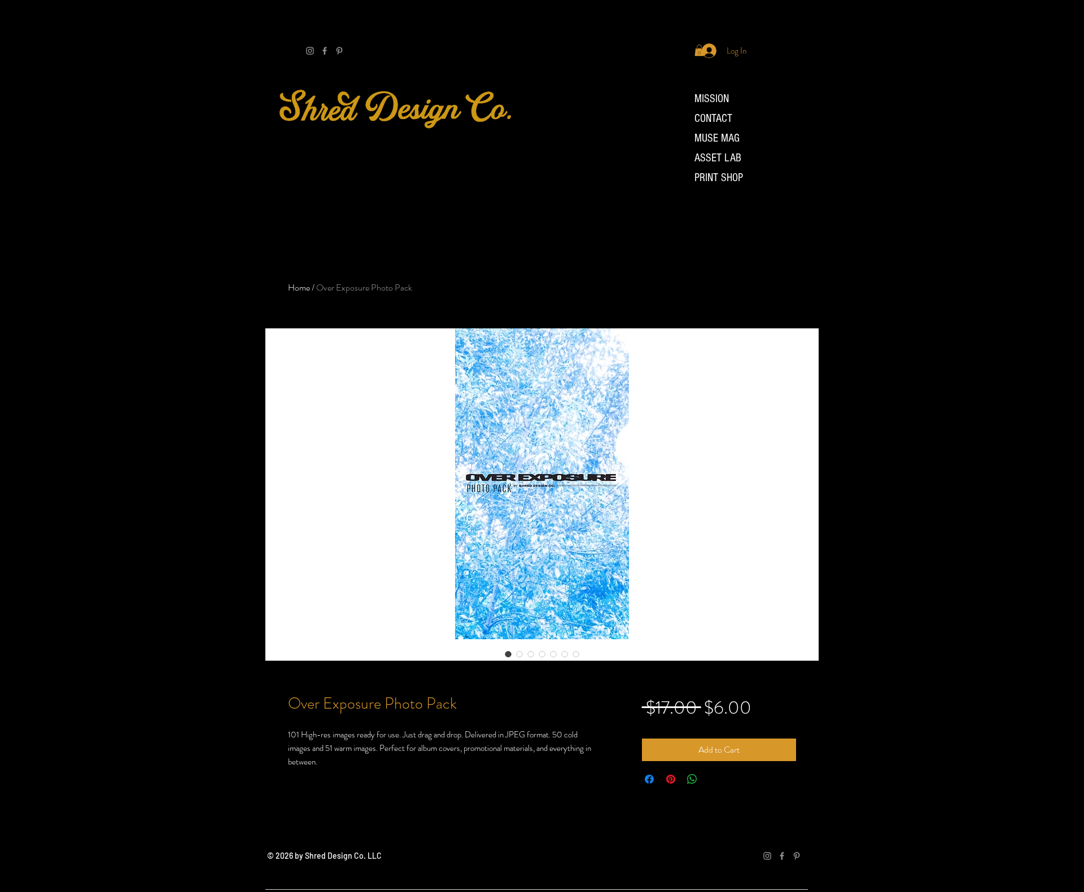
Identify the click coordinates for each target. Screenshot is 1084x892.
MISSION (711, 99)
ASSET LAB (717, 158)
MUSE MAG (717, 138)
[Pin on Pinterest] (671, 779)
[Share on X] (713, 779)
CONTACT (713, 118)
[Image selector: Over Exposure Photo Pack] (508, 654)
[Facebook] (325, 51)
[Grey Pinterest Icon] (339, 51)
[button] (699, 50)
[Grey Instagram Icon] (310, 51)
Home (299, 287)
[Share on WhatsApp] (692, 779)
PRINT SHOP (718, 178)
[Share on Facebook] (649, 779)
